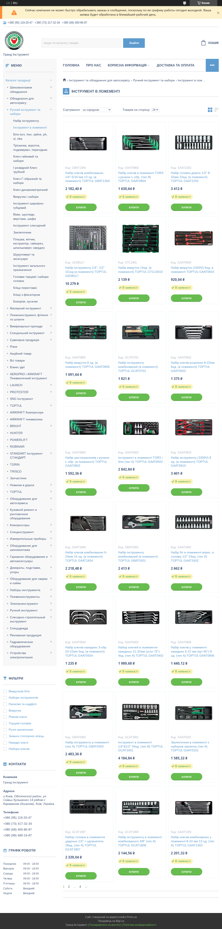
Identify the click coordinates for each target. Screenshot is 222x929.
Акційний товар (20, 353)
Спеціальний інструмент (27, 333)
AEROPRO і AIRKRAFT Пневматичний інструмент (28, 376)
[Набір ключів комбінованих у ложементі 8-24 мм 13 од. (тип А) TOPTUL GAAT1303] (193, 807)
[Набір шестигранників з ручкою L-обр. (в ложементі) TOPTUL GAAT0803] (88, 428)
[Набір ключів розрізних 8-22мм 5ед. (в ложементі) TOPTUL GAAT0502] (193, 333)
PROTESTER (19, 392)
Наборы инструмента (25, 590)
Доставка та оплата (175, 65)
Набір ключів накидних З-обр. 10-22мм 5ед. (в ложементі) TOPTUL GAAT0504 (86, 651)
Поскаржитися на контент (105, 924)
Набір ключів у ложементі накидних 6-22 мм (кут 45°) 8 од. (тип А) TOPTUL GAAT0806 (192, 651)
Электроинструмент (24, 603)
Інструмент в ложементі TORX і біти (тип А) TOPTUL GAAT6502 (140, 459)
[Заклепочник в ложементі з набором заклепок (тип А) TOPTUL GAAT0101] (193, 713)
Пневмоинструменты (25, 596)
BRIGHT (15, 426)
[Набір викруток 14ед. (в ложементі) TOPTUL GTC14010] (141, 238)
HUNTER (16, 433)
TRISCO (15, 471)
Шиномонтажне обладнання (21, 89)
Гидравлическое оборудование (21, 644)
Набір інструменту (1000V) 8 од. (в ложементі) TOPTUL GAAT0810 (191, 462)
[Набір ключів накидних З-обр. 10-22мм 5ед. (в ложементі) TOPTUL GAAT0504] (88, 618)
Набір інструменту (26, 120)
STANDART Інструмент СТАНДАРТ (26, 456)
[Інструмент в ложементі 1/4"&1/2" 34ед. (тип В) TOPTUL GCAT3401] (141, 713)
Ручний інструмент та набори (25, 112)
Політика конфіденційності (139, 924)
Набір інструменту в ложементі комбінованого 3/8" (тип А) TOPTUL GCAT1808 (140, 841)
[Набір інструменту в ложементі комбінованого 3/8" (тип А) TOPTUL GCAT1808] (141, 807)
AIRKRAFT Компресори (26, 412)
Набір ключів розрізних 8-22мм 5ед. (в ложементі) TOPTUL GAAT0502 (193, 367)
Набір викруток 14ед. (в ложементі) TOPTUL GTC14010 (140, 269)
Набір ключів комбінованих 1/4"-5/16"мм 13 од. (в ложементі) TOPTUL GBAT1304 (87, 177)
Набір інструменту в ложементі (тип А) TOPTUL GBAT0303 (87, 744)
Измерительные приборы (28, 538)
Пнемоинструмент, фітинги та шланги (29, 317)
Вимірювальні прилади (26, 326)
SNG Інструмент (21, 398)
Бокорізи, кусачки (25, 301)
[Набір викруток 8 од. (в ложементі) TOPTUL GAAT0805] (88, 333)
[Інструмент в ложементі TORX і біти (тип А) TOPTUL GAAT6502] (141, 428)
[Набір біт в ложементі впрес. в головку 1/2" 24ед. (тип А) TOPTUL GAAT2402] (193, 523)
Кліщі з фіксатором (26, 294)
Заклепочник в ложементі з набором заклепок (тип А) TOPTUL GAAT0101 (190, 746)
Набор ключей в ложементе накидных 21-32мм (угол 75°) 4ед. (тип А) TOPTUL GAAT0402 (140, 651)
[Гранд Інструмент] (22, 40)
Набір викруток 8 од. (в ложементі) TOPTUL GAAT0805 (87, 364)
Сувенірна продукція (24, 340)
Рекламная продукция (25, 635)
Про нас (93, 65)
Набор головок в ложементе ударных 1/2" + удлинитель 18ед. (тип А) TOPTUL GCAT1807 (85, 843)
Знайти (134, 43)
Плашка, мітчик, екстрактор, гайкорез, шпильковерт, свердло (29, 243)
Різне (13, 346)
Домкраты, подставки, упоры (25, 570)
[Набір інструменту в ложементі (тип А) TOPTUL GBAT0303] (88, 713)
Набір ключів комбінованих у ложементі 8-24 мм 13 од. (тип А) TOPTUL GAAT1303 (192, 841)
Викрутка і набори (26, 196)
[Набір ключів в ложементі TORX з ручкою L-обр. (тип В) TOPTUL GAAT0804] (141, 143)
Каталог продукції (18, 80)
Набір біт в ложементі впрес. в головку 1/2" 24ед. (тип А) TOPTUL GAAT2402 (192, 556)
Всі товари (17, 360)
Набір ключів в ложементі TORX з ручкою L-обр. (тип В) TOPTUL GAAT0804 (140, 177)
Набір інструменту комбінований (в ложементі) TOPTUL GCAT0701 (138, 367)
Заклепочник (22, 232)
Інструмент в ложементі (30, 127)
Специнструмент (22, 532)
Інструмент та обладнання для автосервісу (99, 80)
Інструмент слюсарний (29, 225)
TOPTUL (16, 405)
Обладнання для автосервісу (22, 100)
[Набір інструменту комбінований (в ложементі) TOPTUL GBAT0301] (141, 523)
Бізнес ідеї (17, 367)
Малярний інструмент (25, 308)
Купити (81, 207)
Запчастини (18, 478)
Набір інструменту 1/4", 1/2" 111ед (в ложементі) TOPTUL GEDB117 (85, 272)
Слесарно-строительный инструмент (27, 619)
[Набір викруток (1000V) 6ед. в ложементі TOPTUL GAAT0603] (193, 238)
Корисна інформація (127, 65)
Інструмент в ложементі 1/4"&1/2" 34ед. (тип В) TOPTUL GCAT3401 (140, 746)
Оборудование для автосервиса (23, 501)
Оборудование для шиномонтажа (23, 548)
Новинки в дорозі (22, 485)
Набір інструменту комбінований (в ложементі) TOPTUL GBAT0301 (138, 556)
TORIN (15, 464)
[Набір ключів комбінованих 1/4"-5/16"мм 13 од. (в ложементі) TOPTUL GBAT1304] (88, 143)
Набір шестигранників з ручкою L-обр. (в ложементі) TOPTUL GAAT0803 (87, 462)
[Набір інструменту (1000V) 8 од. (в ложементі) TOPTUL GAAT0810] (193, 428)
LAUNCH (16, 385)
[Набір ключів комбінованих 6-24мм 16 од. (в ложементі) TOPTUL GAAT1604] (88, 523)
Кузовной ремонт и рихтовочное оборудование (23, 514)
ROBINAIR (17, 446)
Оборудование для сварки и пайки (28, 581)
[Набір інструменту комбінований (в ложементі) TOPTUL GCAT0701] (141, 333)
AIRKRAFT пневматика (26, 419)
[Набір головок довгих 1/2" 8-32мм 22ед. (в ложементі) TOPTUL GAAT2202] (193, 143)
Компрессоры (19, 525)
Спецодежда (19, 628)
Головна (71, 65)
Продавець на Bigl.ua (111, 921)
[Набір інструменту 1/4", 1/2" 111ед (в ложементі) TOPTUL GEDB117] (88, 238)
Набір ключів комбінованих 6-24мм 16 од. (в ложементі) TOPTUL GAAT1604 (86, 556)
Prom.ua (132, 917)
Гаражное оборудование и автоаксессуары (29, 559)
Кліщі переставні (25, 287)
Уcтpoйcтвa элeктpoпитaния (21, 655)
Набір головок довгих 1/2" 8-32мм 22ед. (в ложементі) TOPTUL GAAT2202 (191, 177)
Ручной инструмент (24, 610)
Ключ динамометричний (30, 189)
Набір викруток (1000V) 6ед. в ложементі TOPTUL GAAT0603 (192, 269)
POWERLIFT (19, 440)
